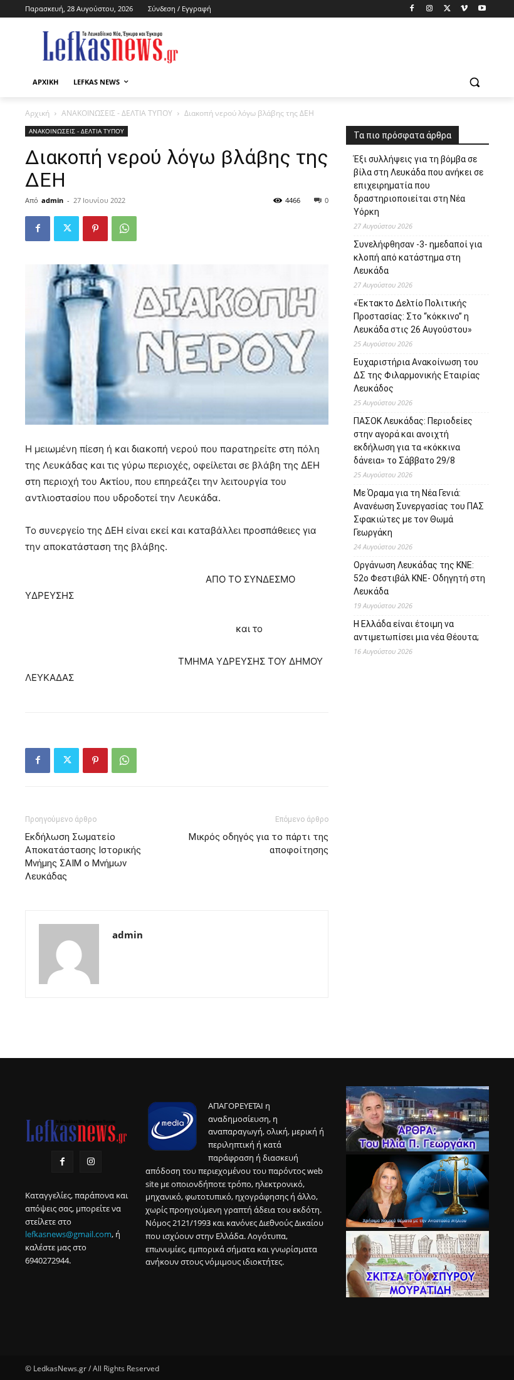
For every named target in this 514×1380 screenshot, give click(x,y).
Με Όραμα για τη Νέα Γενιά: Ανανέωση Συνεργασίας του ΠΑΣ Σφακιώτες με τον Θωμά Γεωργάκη (419, 512)
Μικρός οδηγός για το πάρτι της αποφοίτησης (258, 843)
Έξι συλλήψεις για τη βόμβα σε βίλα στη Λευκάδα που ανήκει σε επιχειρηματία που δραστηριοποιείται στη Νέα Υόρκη (418, 185)
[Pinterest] (95, 228)
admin (52, 200)
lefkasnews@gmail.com (68, 1234)
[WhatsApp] (124, 228)
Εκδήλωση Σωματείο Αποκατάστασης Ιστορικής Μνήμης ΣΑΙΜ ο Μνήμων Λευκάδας (83, 856)
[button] (474, 82)
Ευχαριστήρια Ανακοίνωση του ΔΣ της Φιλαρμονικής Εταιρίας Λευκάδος (417, 375)
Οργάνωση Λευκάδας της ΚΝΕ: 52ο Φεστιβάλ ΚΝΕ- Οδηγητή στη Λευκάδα (419, 578)
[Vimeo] (464, 9)
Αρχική (37, 113)
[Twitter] (447, 9)
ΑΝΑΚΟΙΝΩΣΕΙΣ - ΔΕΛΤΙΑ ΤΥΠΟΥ (116, 113)
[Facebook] (412, 9)
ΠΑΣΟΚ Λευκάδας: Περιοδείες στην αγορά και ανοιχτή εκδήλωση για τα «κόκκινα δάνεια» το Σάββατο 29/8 (413, 440)
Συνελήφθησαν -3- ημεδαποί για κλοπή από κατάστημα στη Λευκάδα (418, 257)
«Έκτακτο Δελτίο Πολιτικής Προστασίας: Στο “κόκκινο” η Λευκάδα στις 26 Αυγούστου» (413, 316)
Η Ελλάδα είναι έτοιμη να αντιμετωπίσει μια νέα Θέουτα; (416, 630)
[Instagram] (429, 9)
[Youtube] (482, 9)
